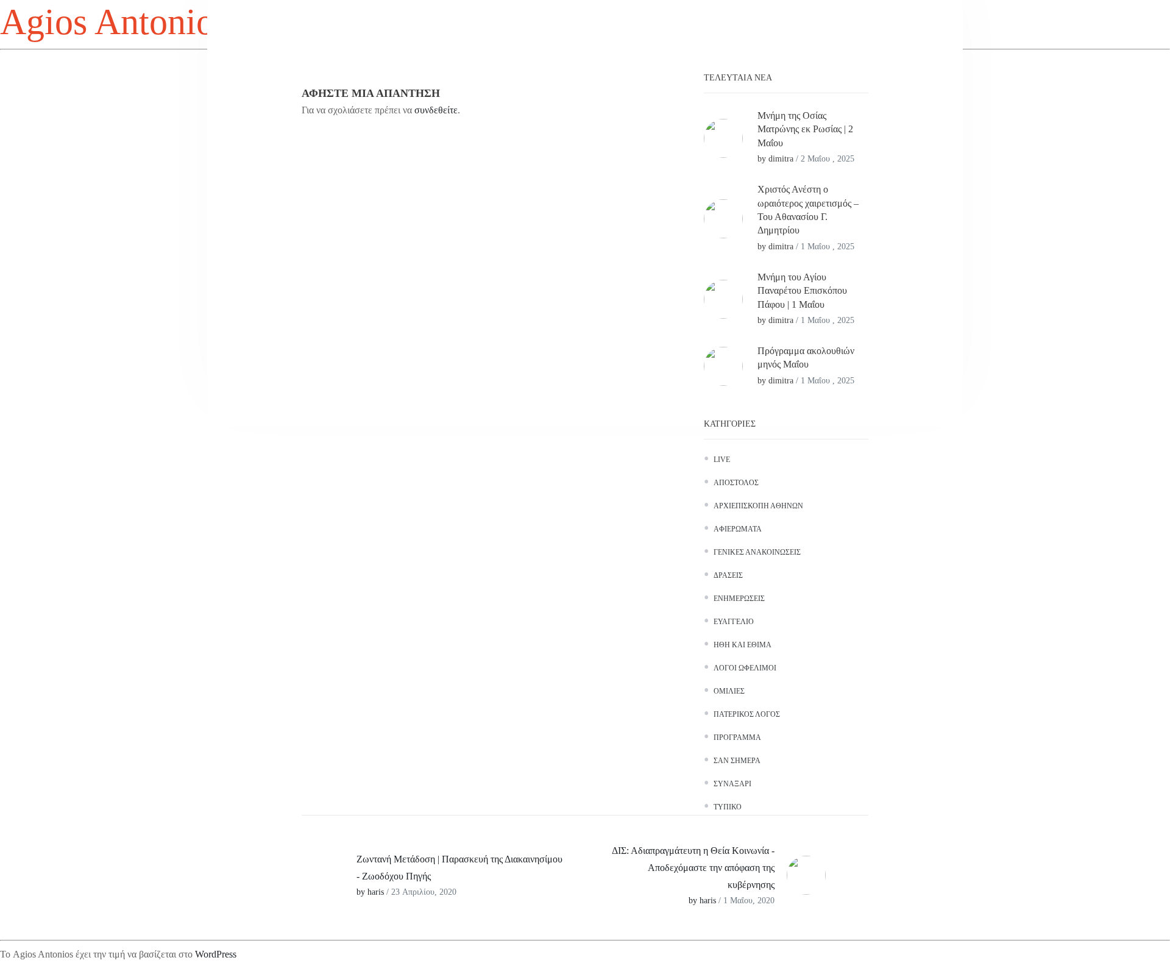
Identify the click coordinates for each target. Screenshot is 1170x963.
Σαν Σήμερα (737, 760)
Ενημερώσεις (739, 598)
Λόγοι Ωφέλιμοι (745, 668)
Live (722, 459)
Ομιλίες (729, 691)
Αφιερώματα (738, 529)
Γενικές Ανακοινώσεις (757, 552)
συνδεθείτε (436, 110)
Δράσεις (728, 575)
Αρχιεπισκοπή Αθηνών (758, 506)
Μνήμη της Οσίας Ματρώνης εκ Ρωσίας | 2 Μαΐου (805, 129)
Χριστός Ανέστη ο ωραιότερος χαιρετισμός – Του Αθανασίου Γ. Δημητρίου (808, 209)
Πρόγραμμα (737, 737)
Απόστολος (736, 482)
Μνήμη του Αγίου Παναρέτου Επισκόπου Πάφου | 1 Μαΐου (802, 291)
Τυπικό (728, 807)
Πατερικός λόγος (747, 714)
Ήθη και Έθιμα (742, 645)
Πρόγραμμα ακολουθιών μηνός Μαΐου (805, 357)
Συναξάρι (732, 784)
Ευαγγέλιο (734, 621)
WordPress (215, 954)
